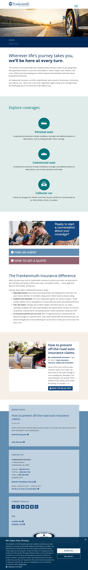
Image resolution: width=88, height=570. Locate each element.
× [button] (85, 539)
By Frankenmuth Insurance (59, 357)
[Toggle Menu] (76, 6)
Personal (51, 363)
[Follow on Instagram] (32, 507)
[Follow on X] (18, 507)
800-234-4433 (23, 475)
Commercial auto (44, 162)
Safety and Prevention (64, 363)
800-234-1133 (25, 472)
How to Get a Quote (30, 261)
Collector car (44, 193)
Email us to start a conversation (24, 489)
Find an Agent (26, 252)
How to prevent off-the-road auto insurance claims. (61, 349)
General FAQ (17, 524)
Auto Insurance (62, 360)
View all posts (17, 442)
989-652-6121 (24, 469)
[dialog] (44, 553)
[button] (30, 567)
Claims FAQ (17, 521)
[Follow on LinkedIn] (23, 507)
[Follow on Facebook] (13, 507)
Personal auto (44, 132)
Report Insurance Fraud (23, 482)
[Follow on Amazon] (36, 507)
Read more (23, 564)
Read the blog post (61, 388)
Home (11, 44)
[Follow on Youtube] (27, 507)
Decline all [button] (68, 556)
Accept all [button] (68, 551)
